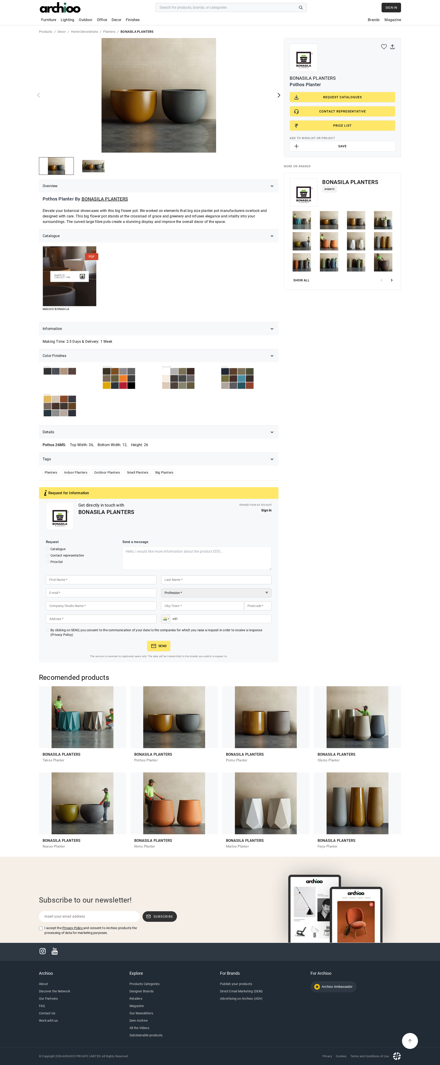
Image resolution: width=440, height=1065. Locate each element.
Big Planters (164, 472)
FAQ (42, 1006)
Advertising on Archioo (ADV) (241, 998)
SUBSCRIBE (163, 916)
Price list (56, 562)
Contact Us (47, 1013)
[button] (165, 619)
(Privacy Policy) (61, 635)
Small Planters (137, 472)
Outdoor (85, 20)
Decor (116, 20)
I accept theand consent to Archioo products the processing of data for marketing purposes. (90, 930)
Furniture (48, 20)
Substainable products (145, 1035)
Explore (136, 973)
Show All (301, 280)
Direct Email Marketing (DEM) (241, 991)
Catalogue (58, 549)
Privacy (327, 1056)
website (329, 189)
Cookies (341, 1056)
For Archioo (321, 973)
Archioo (46, 973)
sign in (391, 7)
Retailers (135, 998)
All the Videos (139, 1028)
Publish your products (236, 984)
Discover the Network (54, 991)
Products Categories (144, 984)
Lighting (67, 20)
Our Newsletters (141, 1013)
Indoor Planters (75, 472)
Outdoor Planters (107, 472)
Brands (374, 20)
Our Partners (48, 998)
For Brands (230, 973)
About (43, 984)
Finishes (133, 20)
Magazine (393, 20)
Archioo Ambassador (337, 986)
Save (342, 146)
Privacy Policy (72, 928)
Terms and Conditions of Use (369, 1056)
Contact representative (67, 555)
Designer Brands (141, 991)
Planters (51, 472)
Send (162, 646)
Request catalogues (342, 97)
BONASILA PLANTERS (105, 199)
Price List (342, 125)
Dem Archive (138, 1020)
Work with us (48, 1020)
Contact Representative (342, 111)
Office (102, 20)
